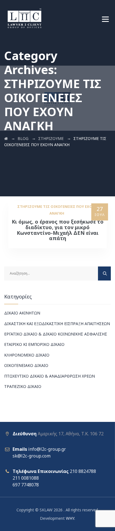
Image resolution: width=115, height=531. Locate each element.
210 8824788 (83, 471)
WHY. (70, 518)
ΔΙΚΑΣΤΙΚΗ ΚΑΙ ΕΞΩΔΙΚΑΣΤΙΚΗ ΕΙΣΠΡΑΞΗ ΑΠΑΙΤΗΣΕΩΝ (57, 323)
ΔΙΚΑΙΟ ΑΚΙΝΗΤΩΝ (22, 313)
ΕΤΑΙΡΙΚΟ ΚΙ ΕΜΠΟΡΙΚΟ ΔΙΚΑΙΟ (34, 344)
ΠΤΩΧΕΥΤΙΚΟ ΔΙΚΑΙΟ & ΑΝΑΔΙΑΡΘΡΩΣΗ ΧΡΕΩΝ (49, 376)
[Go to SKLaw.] (6, 138)
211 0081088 (26, 478)
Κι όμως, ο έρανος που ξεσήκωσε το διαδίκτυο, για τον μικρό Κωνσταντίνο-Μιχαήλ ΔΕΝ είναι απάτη (58, 230)
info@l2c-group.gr (47, 449)
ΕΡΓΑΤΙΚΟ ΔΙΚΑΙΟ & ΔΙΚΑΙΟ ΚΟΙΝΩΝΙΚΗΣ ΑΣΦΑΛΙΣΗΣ (55, 334)
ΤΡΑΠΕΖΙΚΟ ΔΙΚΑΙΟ (22, 386)
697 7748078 (26, 485)
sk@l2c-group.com (32, 456)
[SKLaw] (24, 18)
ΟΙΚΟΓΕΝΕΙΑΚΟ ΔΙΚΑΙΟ (26, 365)
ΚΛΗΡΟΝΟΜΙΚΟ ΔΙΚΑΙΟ (26, 355)
